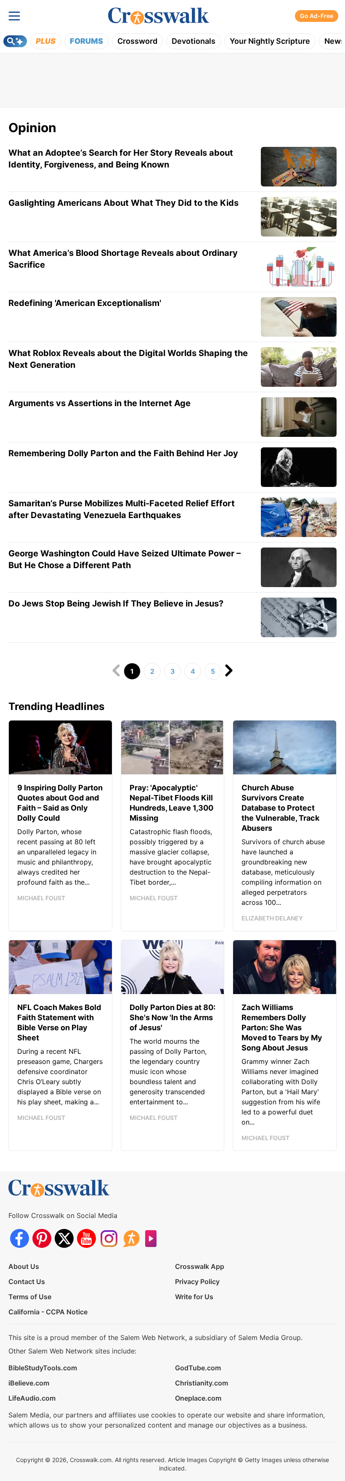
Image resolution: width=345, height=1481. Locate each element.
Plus (46, 41)
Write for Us (194, 1296)
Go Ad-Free (316, 15)
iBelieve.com (28, 1383)
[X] (64, 1238)
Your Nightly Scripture (270, 41)
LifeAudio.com (32, 1398)
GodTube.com (198, 1368)
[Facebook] (19, 1238)
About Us (23, 1266)
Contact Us (26, 1281)
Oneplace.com (198, 1398)
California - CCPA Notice (48, 1312)
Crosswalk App (199, 1266)
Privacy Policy (197, 1281)
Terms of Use (29, 1296)
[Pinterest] (41, 1238)
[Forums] (131, 1238)
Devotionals (193, 41)
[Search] (15, 41)
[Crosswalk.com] (158, 16)
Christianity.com (201, 1383)
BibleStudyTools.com (42, 1368)
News (334, 41)
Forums (86, 41)
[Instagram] (108, 1238)
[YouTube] (86, 1238)
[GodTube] (153, 1238)
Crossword (137, 41)
